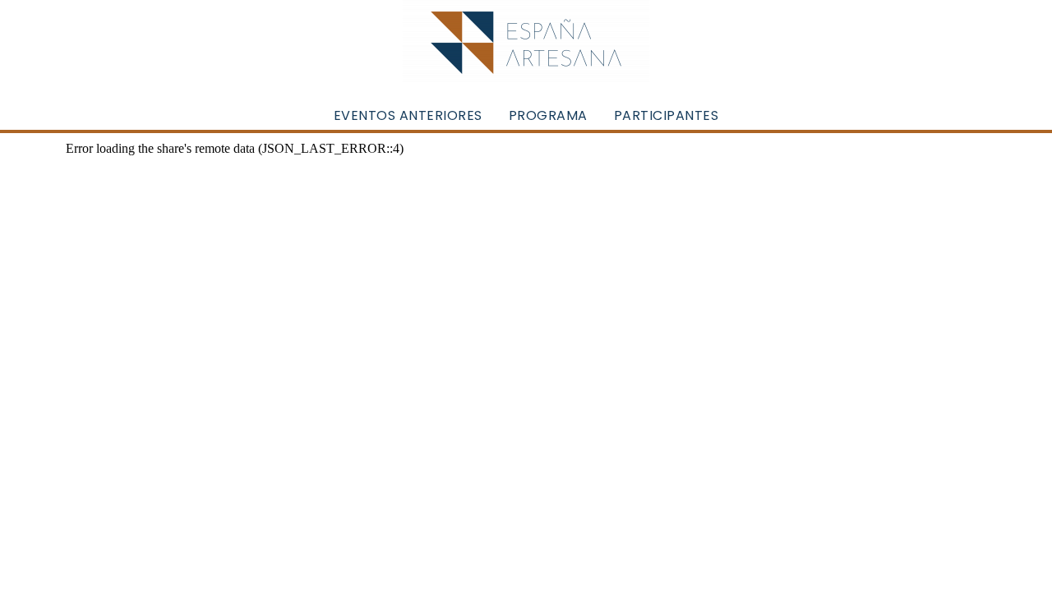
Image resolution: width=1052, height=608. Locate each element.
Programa (548, 115)
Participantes (666, 115)
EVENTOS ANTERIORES (408, 115)
